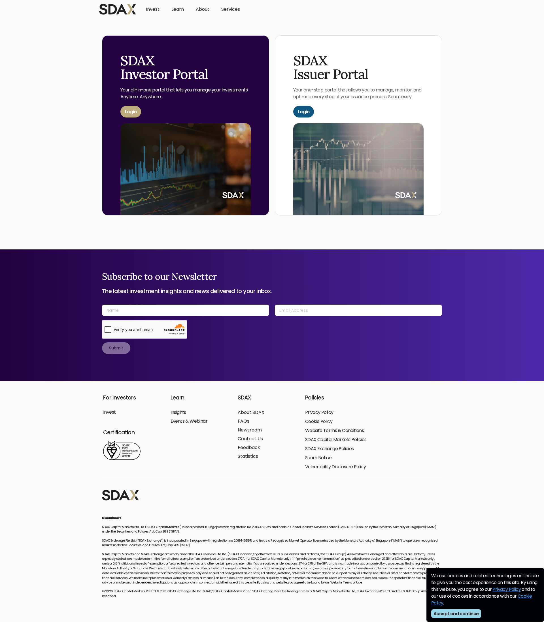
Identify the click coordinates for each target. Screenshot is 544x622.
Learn (177, 9)
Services (230, 9)
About (202, 9)
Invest (153, 9)
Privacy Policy (506, 589)
